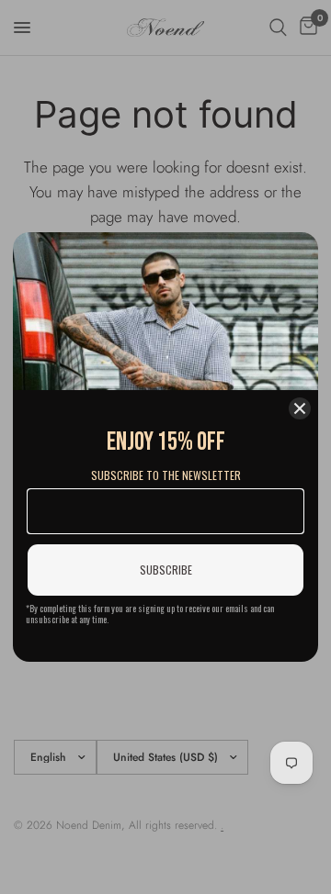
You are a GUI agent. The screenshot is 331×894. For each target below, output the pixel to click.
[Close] (300, 408)
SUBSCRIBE (166, 569)
